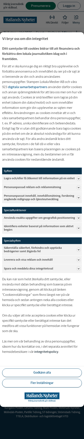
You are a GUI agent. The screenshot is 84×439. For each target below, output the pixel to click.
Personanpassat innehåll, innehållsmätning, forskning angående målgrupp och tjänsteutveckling (39, 197)
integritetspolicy (46, 352)
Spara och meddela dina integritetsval (28, 268)
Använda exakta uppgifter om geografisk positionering (39, 218)
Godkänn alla (42, 373)
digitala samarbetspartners (27, 87)
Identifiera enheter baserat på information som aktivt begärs (38, 227)
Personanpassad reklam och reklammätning (32, 187)
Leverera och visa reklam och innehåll (28, 259)
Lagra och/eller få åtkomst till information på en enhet (39, 178)
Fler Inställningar (42, 383)
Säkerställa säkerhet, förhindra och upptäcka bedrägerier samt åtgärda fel (33, 249)
